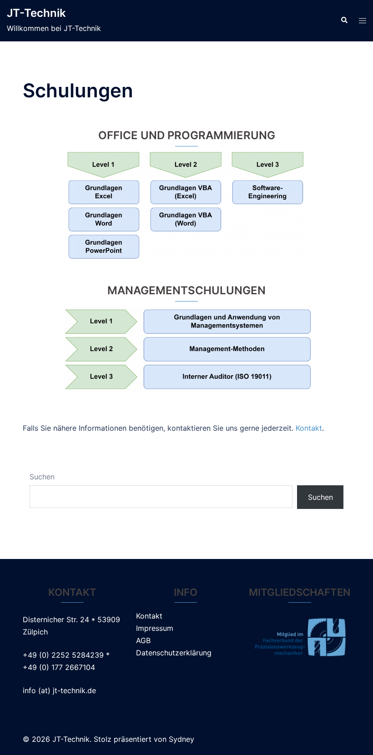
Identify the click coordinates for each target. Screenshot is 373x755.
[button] (344, 20)
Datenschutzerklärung (174, 652)
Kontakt (309, 428)
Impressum (154, 628)
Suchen (42, 476)
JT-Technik (36, 13)
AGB (143, 640)
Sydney (181, 739)
